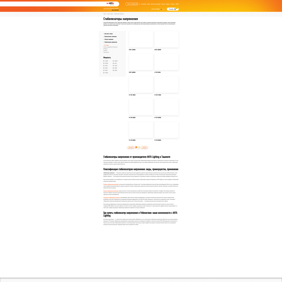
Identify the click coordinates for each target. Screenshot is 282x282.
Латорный (105, 50)
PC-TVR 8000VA (158, 140)
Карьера (168, 4)
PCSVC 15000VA (132, 49)
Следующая (144, 147)
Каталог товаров (110, 13)
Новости (163, 4)
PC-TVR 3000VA (158, 117)
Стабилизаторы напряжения (119, 13)
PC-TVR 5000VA (132, 140)
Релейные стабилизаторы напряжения (111, 184)
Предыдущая (131, 147)
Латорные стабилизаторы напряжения (110, 191)
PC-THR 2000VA (132, 117)
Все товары (106, 45)
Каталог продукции (131, 4)
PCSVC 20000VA (158, 49)
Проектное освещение (155, 4)
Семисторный (106, 52)
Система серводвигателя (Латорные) (110, 47)
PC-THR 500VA (158, 72)
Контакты (173, 4)
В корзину (171, 9)
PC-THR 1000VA (132, 95)
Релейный (105, 48)
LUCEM (177, 4)
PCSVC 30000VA (132, 72)
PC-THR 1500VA (158, 95)
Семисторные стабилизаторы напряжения (111, 197)
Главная (104, 13)
